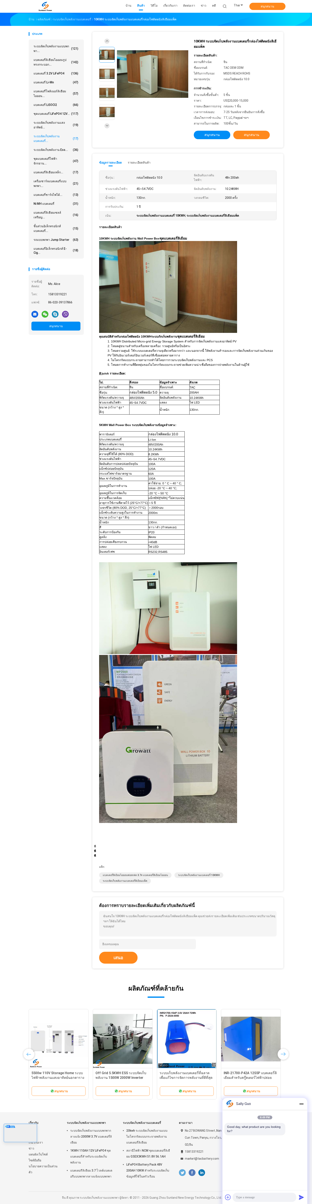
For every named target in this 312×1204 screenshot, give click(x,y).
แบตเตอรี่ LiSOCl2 (56, 105)
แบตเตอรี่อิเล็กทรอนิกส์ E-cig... (56, 250)
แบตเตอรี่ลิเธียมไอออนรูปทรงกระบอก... (56, 62)
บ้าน (31, 1130)
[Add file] (228, 1197)
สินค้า (32, 1136)
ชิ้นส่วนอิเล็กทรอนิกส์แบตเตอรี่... (56, 228)
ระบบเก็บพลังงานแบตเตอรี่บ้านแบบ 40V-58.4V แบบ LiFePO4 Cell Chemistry (249, 1077)
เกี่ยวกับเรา (36, 1142)
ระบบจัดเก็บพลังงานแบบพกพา (86, 1122)
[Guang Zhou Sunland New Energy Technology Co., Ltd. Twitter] (182, 1172)
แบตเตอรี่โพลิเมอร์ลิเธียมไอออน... (56, 94)
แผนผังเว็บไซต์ (38, 1154)
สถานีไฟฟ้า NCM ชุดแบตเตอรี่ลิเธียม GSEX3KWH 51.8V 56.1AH (148, 1153)
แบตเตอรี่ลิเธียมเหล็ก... (56, 172)
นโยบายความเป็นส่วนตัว (43, 1169)
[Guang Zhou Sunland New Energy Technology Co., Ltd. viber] (65, 314)
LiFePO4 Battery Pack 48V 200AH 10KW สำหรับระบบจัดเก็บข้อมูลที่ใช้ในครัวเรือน (147, 1170)
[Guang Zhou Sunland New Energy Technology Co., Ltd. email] (34, 314)
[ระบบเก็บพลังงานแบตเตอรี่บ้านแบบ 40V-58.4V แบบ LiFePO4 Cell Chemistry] (251, 1039)
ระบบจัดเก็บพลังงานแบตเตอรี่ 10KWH (199, 875)
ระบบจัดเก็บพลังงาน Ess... (56, 149)
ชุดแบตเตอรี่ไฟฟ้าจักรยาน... (56, 161)
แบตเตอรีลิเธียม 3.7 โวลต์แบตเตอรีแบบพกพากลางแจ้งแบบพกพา (91, 1173)
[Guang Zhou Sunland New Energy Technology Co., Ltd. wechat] (45, 314)
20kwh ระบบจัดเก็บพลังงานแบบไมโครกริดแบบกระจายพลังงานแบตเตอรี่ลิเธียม (146, 1136)
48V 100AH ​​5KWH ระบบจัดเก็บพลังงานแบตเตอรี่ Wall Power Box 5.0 (121, 1077)
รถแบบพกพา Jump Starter (56, 239)
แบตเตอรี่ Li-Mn (56, 82)
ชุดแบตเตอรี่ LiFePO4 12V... (56, 113)
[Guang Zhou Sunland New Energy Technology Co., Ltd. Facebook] (191, 1172)
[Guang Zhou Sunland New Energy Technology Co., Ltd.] (45, 6)
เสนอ (118, 957)
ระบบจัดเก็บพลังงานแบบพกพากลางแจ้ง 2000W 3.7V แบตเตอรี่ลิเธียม (91, 1136)
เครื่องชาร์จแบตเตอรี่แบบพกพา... (56, 183)
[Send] (301, 1197)
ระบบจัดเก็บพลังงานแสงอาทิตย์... (56, 125)
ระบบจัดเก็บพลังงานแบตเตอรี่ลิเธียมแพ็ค (125, 880)
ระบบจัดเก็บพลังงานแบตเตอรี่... (56, 139)
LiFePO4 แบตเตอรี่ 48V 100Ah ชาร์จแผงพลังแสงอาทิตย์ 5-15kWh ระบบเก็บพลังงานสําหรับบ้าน (186, 1077)
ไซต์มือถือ (35, 1160)
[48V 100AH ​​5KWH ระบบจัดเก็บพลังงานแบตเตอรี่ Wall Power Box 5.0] (122, 1039)
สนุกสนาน (267, 6)
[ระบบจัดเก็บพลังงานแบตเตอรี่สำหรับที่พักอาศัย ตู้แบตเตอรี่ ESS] (58, 1039)
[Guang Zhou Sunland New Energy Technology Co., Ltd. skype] (55, 314)
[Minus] (301, 1103)
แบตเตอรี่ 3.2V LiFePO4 (56, 73)
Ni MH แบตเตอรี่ (56, 203)
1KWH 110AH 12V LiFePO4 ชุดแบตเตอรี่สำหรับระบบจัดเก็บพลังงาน (90, 1156)
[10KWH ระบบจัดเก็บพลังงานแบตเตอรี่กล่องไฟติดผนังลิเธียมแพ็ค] (152, 74)
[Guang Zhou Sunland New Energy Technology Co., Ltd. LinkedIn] (201, 1172)
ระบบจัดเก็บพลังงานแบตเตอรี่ (142, 1122)
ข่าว (31, 1148)
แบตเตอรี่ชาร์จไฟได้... (56, 194)
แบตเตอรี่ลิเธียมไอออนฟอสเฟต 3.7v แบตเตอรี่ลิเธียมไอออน (135, 875)
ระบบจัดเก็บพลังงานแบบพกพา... (56, 49)
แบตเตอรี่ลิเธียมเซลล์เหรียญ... (56, 215)
